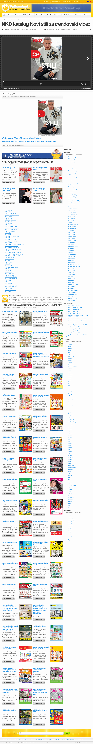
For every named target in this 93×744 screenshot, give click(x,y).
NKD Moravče (8, 251)
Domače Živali (65, 15)
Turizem (70, 541)
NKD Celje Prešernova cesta (12, 215)
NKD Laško (8, 233)
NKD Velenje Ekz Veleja (11, 285)
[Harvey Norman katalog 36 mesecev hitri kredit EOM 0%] (25, 675)
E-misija (70, 390)
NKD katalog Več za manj (40, 168)
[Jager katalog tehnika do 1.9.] (25, 339)
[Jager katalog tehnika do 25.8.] (56, 570)
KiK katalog (71, 220)
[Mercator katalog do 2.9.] (25, 360)
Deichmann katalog (73, 183)
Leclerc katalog (72, 226)
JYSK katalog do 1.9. (9, 311)
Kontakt (38, 739)
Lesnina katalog (72, 228)
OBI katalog (71, 252)
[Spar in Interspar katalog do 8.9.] (25, 465)
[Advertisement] (17, 112)
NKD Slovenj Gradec (10, 275)
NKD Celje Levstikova (10, 213)
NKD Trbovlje (8, 281)
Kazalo (42, 739)
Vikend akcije (66, 1)
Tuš (69, 495)
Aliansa (69, 348)
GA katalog (70, 193)
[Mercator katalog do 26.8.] (56, 591)
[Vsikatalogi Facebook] (61, 11)
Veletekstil (70, 499)
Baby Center (71, 356)
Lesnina (70, 435)
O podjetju (4, 739)
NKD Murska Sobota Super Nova (13, 255)
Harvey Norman (72, 406)
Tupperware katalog (73, 294)
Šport (43, 15)
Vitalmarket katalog (73, 298)
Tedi (69, 487)
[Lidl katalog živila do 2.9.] (25, 444)
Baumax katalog (72, 169)
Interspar (70, 423)
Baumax (70, 360)
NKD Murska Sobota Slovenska (13, 252)
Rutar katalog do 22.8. (40, 521)
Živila (9, 15)
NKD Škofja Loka (9, 273)
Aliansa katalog (72, 157)
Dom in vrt (70, 517)
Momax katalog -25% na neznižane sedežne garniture (10, 690)
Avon (69, 354)
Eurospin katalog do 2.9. (40, 438)
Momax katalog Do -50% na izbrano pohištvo (39, 669)
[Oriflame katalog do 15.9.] (56, 486)
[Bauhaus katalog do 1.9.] (25, 528)
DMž (69, 386)
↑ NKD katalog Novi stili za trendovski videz (81, 742)
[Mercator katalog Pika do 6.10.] (56, 507)
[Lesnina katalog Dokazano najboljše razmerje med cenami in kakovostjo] (25, 612)
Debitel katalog (71, 181)
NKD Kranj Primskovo (10, 231)
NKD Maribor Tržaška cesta (12, 247)
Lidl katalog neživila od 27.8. (40, 417)
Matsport (70, 445)
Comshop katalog (72, 177)
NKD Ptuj (7, 264)
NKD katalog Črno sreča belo (8, 189)
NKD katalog (9, 19)
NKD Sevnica (8, 272)
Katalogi (46, 1)
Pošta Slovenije (72, 467)
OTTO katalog (71, 256)
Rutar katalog (71, 270)
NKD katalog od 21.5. (9, 168)
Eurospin (70, 392)
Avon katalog (71, 161)
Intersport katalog (72, 214)
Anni (69, 352)
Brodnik (70, 372)
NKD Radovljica (9, 265)
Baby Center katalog (73, 163)
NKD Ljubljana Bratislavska (12, 236)
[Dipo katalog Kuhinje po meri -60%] (56, 549)
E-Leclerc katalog (72, 189)
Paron (69, 461)
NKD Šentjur (8, 270)
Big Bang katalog (72, 171)
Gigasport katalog (72, 195)
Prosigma (70, 469)
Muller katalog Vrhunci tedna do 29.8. (41, 396)
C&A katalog (71, 175)
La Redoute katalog (73, 224)
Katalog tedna (71, 521)
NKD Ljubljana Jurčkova (11, 239)
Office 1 (70, 455)
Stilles (69, 479)
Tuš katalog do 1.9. (8, 395)
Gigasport (70, 400)
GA (68, 398)
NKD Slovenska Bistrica (11, 277)
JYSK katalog (71, 218)
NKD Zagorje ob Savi (10, 290)
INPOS (69, 418)
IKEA (69, 414)
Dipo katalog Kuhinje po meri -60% (40, 543)
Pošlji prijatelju (65, 739)
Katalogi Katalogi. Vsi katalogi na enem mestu (17, 8)
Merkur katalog (71, 238)
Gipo (69, 402)
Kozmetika (83, 15)
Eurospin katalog (72, 191)
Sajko (69, 471)
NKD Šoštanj (8, 280)
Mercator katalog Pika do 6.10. (40, 501)
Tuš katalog (71, 296)
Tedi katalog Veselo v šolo (9, 501)
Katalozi (90, 1)
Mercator (70, 447)
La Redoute (71, 433)
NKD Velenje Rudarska (11, 286)
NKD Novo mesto (9, 259)
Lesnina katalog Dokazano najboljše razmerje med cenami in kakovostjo (9, 607)
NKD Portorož (8, 262)
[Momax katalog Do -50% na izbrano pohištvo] (56, 675)
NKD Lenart (8, 234)
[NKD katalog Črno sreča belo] (25, 195)
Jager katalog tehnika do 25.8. (40, 564)
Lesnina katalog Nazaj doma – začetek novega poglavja (10, 627)
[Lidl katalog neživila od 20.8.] (25, 717)
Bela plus (70, 362)
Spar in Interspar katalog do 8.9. (8, 459)
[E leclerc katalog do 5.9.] (25, 423)
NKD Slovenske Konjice (11, 278)
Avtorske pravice (31, 739)
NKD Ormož (8, 260)
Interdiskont (71, 420)
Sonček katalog (72, 278)
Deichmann (70, 380)
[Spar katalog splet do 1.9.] (25, 486)
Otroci (56, 15)
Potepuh (70, 537)
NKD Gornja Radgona (10, 220)
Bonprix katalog (72, 173)
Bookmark (58, 739)
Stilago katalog (71, 282)
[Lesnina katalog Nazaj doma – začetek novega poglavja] (25, 633)
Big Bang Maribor (72, 366)
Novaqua (70, 451)
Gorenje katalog (72, 196)
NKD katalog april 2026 (39, 189)
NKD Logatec (8, 242)
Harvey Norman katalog (74, 200)
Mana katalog (71, 232)
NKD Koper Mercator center (12, 228)
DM (68, 384)
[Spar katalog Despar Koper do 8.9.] (56, 465)
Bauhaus (70, 358)
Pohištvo (16, 15)
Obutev (31, 15)
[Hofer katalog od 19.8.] (25, 549)
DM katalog (71, 187)
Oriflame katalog (72, 254)
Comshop (70, 376)
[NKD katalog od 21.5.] (25, 174)
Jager (69, 427)
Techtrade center (72, 485)
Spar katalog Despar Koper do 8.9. (40, 459)
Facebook (80, 739)
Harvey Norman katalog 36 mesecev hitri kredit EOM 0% (9, 669)
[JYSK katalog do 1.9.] (25, 318)
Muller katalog (71, 242)
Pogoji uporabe (23, 739)
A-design (70, 344)
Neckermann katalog (73, 246)
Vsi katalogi (53, 739)
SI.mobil (70, 475)
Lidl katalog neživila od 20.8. (9, 711)
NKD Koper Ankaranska (11, 226)
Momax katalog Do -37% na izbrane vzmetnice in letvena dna (40, 691)
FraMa (69, 396)
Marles (69, 441)
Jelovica (70, 429)
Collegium (70, 374)
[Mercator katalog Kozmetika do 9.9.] (25, 381)
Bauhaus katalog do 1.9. (9, 522)
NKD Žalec (8, 291)
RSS (71, 739)
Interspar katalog (72, 212)
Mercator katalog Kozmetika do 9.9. (8, 375)
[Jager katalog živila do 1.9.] (56, 339)
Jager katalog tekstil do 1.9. (40, 312)
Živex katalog (71, 300)
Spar (69, 477)
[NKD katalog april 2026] (56, 195)
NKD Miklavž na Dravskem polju (13, 249)
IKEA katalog (71, 206)
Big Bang (70, 364)
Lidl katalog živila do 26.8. (40, 711)
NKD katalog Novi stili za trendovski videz (46, 24)
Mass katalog (71, 234)
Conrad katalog (71, 179)
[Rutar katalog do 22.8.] (56, 528)
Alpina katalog (71, 159)
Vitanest (70, 503)
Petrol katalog (71, 260)
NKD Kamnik (8, 223)
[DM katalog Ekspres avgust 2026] (25, 654)
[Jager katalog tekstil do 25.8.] (25, 591)
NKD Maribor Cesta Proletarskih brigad (14, 244)
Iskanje (15, 733)
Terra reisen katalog (73, 290)
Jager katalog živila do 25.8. (10, 564)
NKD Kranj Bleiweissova (11, 229)
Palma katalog (71, 258)
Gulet (69, 404)
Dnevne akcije (56, 1)
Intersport (70, 425)
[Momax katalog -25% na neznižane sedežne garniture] (25, 696)
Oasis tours (71, 250)
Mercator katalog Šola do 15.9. (40, 375)
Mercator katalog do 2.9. (9, 354)
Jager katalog (71, 216)
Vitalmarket (71, 501)
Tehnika (49, 15)
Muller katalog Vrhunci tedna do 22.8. (41, 648)
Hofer (69, 408)
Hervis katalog (71, 202)
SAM (69, 473)
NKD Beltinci (8, 211)
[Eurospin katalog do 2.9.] (56, 444)
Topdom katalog (72, 292)
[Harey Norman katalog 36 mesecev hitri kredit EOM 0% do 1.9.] (56, 360)
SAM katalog (71, 276)
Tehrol (69, 491)
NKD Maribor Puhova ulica (11, 246)
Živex (69, 505)
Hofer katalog (71, 204)
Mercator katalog (72, 236)
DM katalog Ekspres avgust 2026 (9, 648)
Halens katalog (71, 198)
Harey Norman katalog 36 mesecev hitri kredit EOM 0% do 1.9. (41, 355)
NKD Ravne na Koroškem (11, 267)
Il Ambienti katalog (72, 208)
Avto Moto (74, 15)
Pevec (69, 463)
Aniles (69, 350)
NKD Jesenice (8, 221)
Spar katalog (71, 280)
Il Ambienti (70, 416)
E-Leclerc (70, 388)
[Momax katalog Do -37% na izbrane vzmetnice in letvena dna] (56, 696)
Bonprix (70, 368)
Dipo (69, 382)
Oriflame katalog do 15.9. (40, 480)
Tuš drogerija (71, 497)
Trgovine (75, 1)
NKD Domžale (8, 218)
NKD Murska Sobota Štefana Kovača (14, 254)
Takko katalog (71, 286)
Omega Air (70, 457)
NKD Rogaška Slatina (10, 268)
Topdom (70, 493)
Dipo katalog (71, 185)
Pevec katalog (71, 262)
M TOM (70, 437)
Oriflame (70, 459)
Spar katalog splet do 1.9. (9, 480)
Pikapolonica (71, 465)
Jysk (69, 431)
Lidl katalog (71, 230)
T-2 (68, 481)
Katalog (47, 739)
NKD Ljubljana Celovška (11, 237)
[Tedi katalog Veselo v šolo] (25, 507)
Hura (69, 410)
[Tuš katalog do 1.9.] (25, 402)
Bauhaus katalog (72, 167)
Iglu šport (70, 412)
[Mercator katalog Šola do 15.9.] (56, 381)
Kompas (70, 222)
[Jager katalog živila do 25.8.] (25, 570)
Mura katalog (71, 244)
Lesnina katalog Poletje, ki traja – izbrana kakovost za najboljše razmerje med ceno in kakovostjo (40, 609)
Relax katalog (71, 268)
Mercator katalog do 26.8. (40, 585)
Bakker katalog (71, 165)
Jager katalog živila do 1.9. (41, 333)
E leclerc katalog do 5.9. (9, 417)
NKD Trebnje (8, 283)
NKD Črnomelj (8, 216)
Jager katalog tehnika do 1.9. (9, 333)
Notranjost (70, 527)
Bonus (69, 370)
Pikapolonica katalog (73, 264)
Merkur (69, 449)
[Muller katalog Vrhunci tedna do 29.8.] (56, 402)
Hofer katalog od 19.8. (9, 542)
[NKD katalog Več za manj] (56, 174)
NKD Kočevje (8, 224)
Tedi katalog (71, 288)
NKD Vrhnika (8, 288)
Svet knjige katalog (73, 284)
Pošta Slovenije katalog (74, 266)
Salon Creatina (71, 274)
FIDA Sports (71, 394)
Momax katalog (72, 240)
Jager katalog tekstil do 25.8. (9, 585)
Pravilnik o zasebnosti (12, 739)
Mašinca (70, 443)
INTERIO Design (72, 422)
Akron (69, 346)
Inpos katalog (71, 210)
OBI (69, 453)
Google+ (75, 739)
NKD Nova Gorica (9, 257)
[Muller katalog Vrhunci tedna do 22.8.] (56, 654)
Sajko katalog (71, 272)
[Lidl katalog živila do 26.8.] (56, 717)
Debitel (69, 378)
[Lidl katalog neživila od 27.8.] (56, 423)
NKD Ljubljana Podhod (11, 241)
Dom (37, 15)
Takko (69, 483)
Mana (69, 439)
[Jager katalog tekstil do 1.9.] (56, 318)
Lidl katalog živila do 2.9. (9, 438)
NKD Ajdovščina (9, 210)
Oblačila (24, 15)
